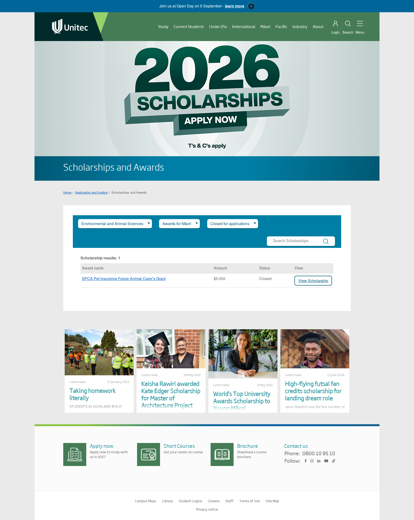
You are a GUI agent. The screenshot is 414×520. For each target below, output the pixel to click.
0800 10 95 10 (318, 453)
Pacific (281, 26)
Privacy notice (207, 509)
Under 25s (218, 26)
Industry (300, 26)
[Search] (326, 241)
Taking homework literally (92, 394)
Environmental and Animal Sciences (112, 223)
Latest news (77, 382)
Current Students (189, 26)
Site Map (272, 500)
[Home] (70, 27)
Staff (229, 500)
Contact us (296, 445)
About (318, 26)
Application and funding (91, 192)
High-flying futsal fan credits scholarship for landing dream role (313, 390)
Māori (265, 26)
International (243, 26)
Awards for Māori (176, 223)
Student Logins (190, 500)
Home (67, 192)
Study (163, 26)
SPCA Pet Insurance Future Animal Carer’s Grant (124, 278)
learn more (234, 6)
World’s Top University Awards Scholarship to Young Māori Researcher (241, 404)
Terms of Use (249, 500)
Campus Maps (145, 500)
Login (335, 32)
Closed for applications (229, 223)
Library (167, 500)
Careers (214, 500)
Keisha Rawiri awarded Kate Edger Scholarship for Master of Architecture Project (170, 394)
